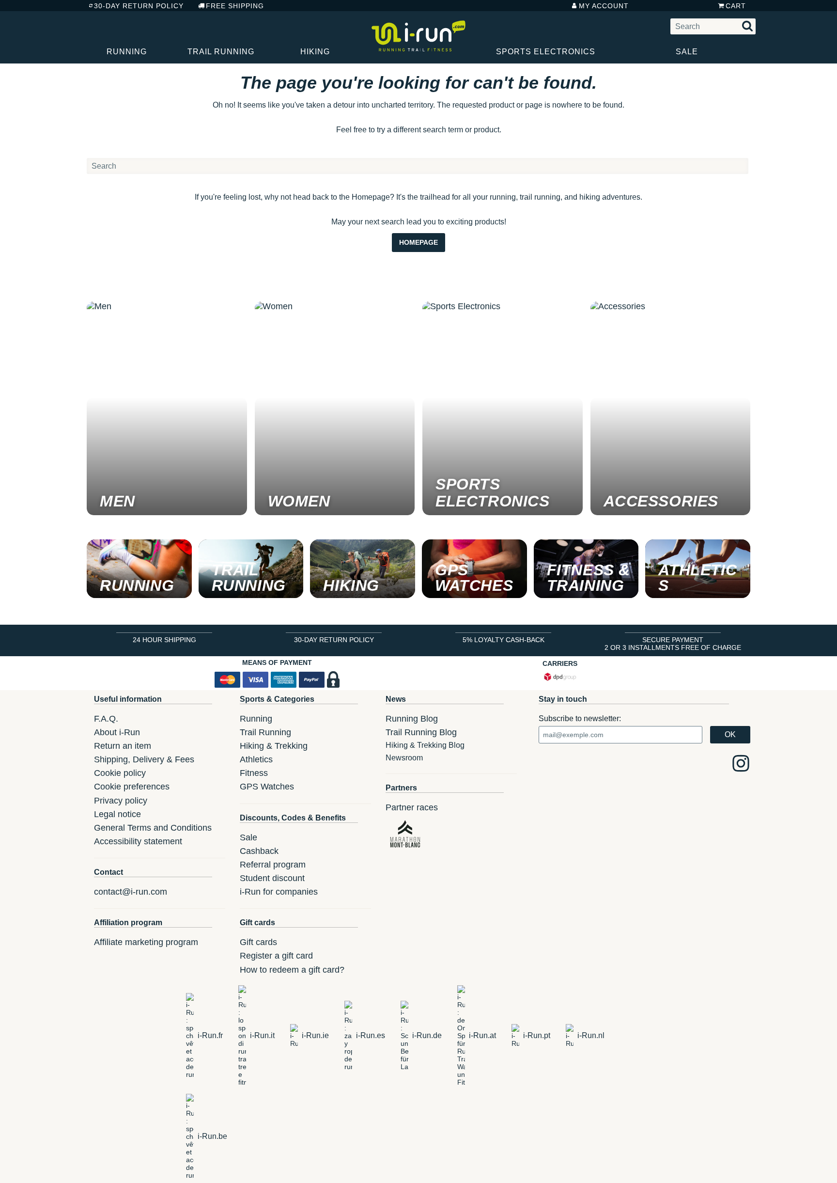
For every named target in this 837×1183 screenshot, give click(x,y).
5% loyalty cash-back (503, 640)
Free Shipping (235, 6)
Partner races (412, 807)
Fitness (254, 773)
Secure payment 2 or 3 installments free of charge (672, 643)
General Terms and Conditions (153, 828)
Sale (687, 51)
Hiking (315, 51)
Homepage (418, 242)
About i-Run (117, 732)
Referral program (273, 864)
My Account (604, 6)
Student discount (272, 878)
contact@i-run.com (130, 892)
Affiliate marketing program (146, 942)
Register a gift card (276, 956)
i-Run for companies (279, 892)
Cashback (259, 851)
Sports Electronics (545, 51)
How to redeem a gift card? (292, 970)
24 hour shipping (164, 640)
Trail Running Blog (421, 732)
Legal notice (117, 814)
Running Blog (412, 719)
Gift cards (258, 942)
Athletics (256, 759)
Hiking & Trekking (274, 746)
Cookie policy (120, 773)
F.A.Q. (106, 719)
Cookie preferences (132, 786)
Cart (736, 6)
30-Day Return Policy (139, 6)
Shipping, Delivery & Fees (144, 759)
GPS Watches (267, 786)
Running (127, 51)
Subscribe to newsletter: (580, 718)
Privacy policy (120, 800)
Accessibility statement (138, 841)
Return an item (122, 746)
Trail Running (220, 51)
